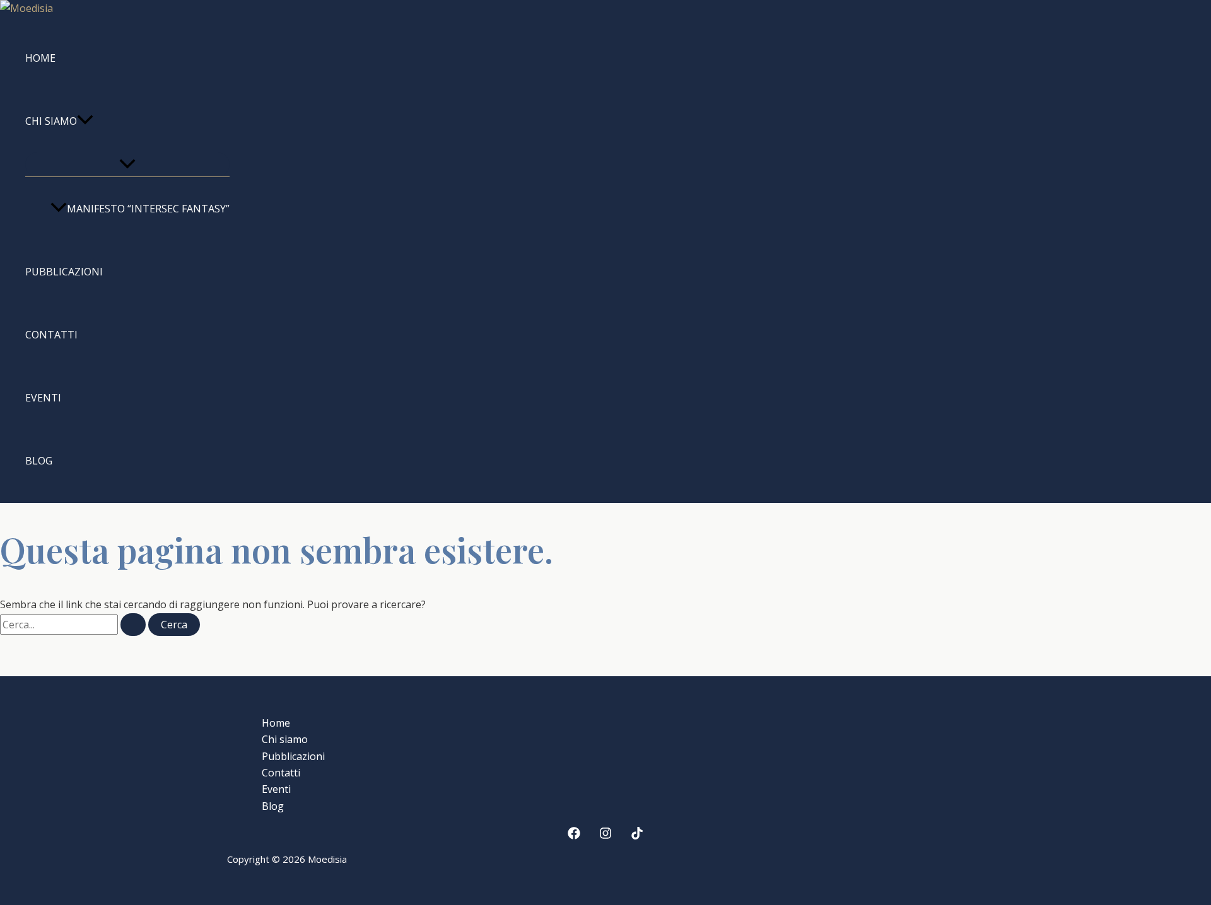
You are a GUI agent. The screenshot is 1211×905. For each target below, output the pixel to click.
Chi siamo (51, 121)
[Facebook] (574, 836)
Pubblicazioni (64, 272)
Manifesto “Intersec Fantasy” (148, 209)
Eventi (43, 398)
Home (40, 58)
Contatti (51, 335)
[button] (85, 121)
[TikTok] (637, 836)
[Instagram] (605, 836)
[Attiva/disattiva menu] (127, 164)
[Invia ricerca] (133, 624)
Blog (38, 461)
